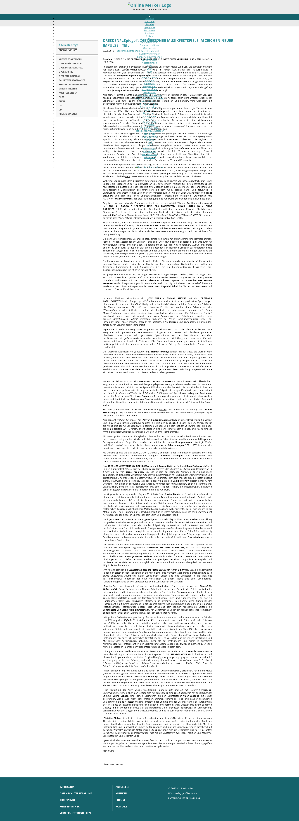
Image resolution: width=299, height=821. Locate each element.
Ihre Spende (149, 151)
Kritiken (149, 36)
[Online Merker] (149, 5)
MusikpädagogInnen (149, 104)
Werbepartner (149, 154)
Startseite (149, 21)
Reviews (149, 33)
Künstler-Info (149, 121)
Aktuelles (149, 18)
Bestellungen (149, 148)
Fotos (149, 142)
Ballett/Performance (149, 53)
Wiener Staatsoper (149, 39)
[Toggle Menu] (149, 16)
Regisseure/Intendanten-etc (149, 98)
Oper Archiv (149, 48)
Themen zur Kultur (149, 127)
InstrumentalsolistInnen (149, 95)
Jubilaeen (149, 110)
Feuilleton (149, 124)
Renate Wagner (150, 77)
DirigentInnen (149, 89)
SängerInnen (149, 86)
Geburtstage (149, 113)
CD (149, 74)
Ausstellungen (149, 62)
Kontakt (150, 145)
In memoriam (149, 116)
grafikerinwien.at (191, 793)
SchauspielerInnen (149, 107)
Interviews (149, 83)
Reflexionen (149, 133)
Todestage (149, 118)
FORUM (120, 800)
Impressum (149, 157)
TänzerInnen (149, 92)
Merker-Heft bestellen (75, 813)
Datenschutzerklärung (76, 793)
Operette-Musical (149, 50)
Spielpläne (149, 27)
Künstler (149, 80)
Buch (149, 68)
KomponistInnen (149, 101)
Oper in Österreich (149, 42)
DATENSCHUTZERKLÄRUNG (184, 798)
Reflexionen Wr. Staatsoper (149, 130)
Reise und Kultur (149, 136)
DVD (149, 71)
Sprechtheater (149, 59)
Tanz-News (149, 30)
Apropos (149, 139)
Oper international (149, 45)
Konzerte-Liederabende (149, 56)
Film (149, 65)
